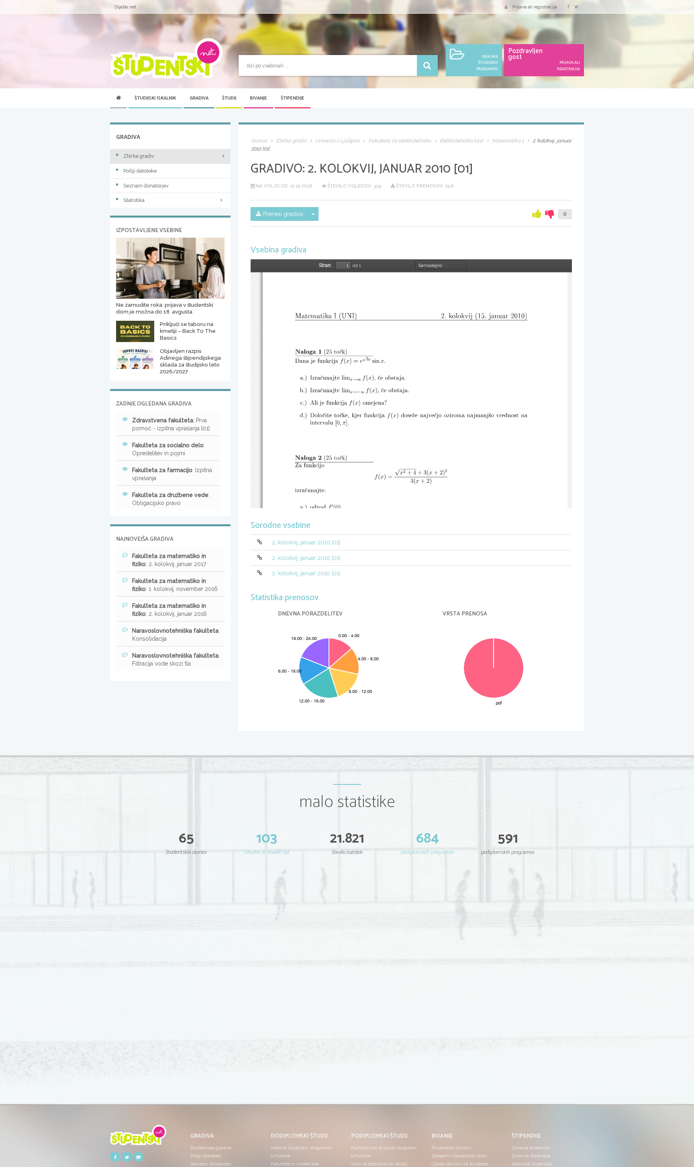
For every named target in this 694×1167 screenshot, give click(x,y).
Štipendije (292, 98)
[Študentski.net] (166, 58)
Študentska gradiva (210, 1148)
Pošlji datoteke (140, 171)
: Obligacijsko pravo (171, 499)
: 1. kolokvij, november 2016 (175, 585)
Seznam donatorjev (146, 186)
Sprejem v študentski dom (459, 1156)
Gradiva (199, 98)
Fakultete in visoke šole (295, 1164)
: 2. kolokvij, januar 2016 (169, 610)
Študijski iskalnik (155, 98)
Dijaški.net (125, 7)
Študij (229, 98)
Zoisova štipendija (531, 1148)
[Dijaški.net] (138, 1137)
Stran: (325, 265)
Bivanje (258, 98)
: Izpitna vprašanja (172, 474)
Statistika (134, 200)
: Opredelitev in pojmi (168, 449)
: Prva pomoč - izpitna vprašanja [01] (171, 424)
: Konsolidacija (176, 634)
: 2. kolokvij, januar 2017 (169, 560)
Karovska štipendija (532, 1164)
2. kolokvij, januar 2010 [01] (306, 543)
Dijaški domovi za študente (459, 1164)
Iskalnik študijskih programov (302, 1148)
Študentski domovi (451, 1148)
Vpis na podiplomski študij (379, 1164)
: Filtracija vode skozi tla (176, 659)
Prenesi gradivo (283, 214)
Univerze (280, 1156)
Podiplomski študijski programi (383, 1148)
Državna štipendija (531, 1156)
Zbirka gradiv (138, 156)
